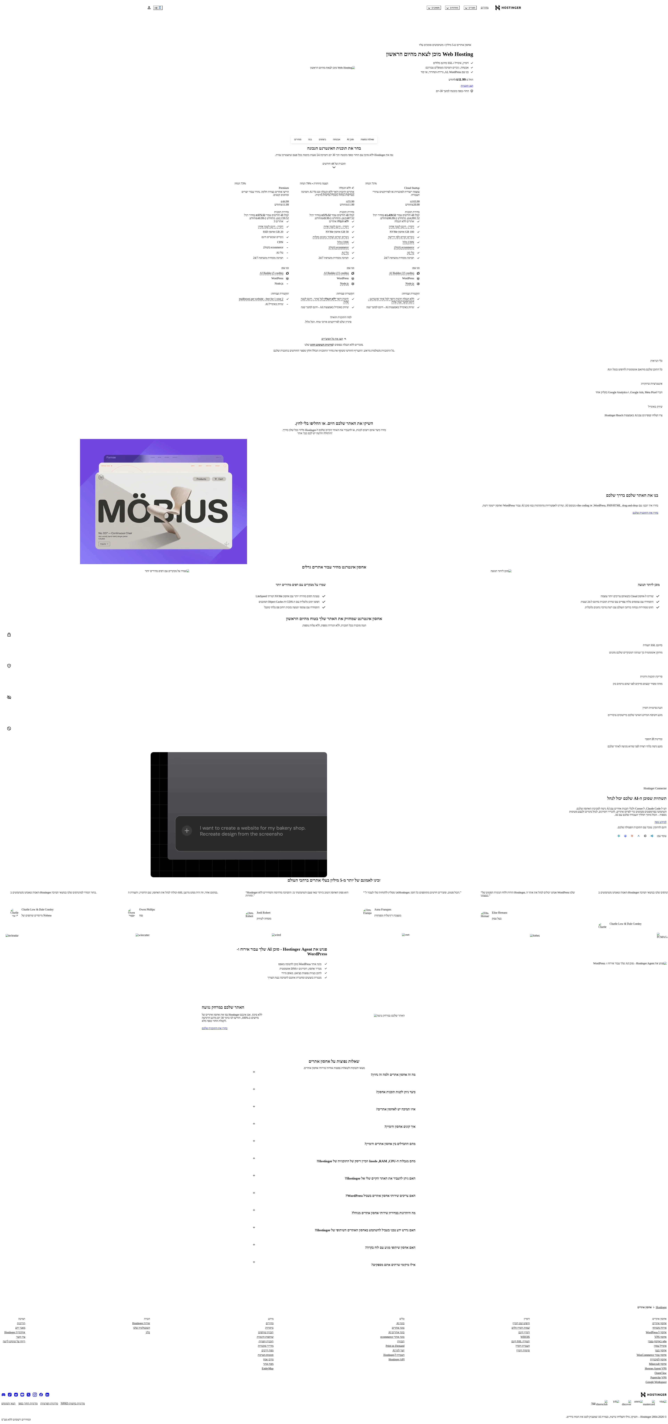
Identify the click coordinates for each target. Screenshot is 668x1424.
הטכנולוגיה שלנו (141, 1327)
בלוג (148, 1332)
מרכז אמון (268, 1359)
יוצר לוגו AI (398, 1350)
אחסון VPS (660, 1336)
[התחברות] (149, 7)
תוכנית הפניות (266, 1341)
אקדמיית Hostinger (14, 1332)
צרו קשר (20, 1336)
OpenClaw (661, 1373)
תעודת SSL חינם (520, 1341)
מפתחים (454, 7)
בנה (310, 139)
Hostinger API (396, 1359)
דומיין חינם (524, 1332)
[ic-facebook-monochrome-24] (41, 1395)
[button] (334, 1075)
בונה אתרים (398, 1327)
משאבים (436, 7)
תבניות (400, 1341)
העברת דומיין (523, 1345)
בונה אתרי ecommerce (392, 1336)
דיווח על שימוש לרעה (14, 1341)
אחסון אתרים (659, 1323)
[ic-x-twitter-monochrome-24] (28, 1395)
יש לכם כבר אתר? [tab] (314, 433)
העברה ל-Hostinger (393, 1354)
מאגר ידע (20, 1327)
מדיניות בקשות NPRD (73, 1403)
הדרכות (21, 1323)
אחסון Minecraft (658, 1363)
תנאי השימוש (8, 1403)
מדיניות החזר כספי (28, 1403)
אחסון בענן (661, 1350)
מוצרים (472, 7)
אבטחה (336, 139)
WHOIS (525, 1336)
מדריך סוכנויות (265, 1345)
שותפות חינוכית (265, 1336)
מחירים (484, 7)
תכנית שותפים (265, 1332)
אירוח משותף (660, 1327)
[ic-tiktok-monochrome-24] (10, 1395)
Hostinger (661, 1307)
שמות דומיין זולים (521, 1327)
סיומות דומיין (523, 1350)
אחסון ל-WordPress (656, 1332)
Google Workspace (656, 1382)
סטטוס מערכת (265, 1354)
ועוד (593, 1403)
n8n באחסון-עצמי (657, 1341)
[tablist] (334, 433)
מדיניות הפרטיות (49, 1403)
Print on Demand (395, 1345)
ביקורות (269, 1327)
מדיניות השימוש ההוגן (321, 344)
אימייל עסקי (660, 1345)
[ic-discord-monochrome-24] (3, 1395)
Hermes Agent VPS (656, 1368)
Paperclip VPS (658, 1377)
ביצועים (322, 139)
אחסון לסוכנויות (658, 1359)
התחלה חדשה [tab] (323, 433)
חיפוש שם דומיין (521, 1323)
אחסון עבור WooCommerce (652, 1354)
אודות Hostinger (141, 1323)
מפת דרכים (267, 1350)
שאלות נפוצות (367, 139)
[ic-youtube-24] (22, 1395)
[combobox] (334, 166)
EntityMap (267, 1368)
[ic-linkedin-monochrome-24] (47, 1395)
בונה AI (400, 1323)
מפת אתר (268, 1363)
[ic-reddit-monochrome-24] (16, 1395)
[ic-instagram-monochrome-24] (35, 1395)
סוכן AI (350, 139)
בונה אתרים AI (396, 1332)
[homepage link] (508, 7)
